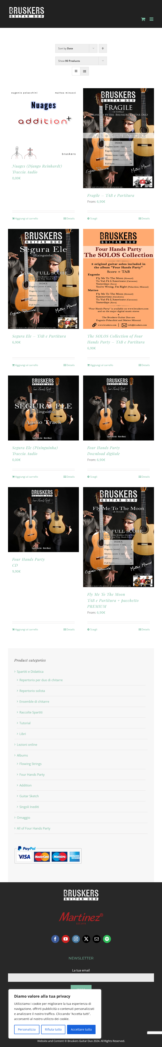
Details (70, 218)
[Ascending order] (103, 48)
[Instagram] (76, 939)
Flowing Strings (30, 764)
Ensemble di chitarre (34, 701)
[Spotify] (107, 939)
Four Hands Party (32, 774)
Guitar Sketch (29, 796)
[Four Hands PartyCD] (43, 519)
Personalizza (27, 1029)
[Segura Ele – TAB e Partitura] (43, 279)
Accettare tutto (81, 1029)
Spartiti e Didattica (30, 671)
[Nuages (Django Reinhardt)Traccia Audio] (43, 123)
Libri (22, 734)
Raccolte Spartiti (31, 712)
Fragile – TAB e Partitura (110, 195)
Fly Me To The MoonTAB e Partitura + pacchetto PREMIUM (113, 600)
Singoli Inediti (29, 807)
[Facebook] (55, 939)
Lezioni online (27, 744)
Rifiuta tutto (53, 1029)
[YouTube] (66, 939)
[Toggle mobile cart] (143, 19)
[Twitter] (86, 939)
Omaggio (23, 817)
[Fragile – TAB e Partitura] (118, 138)
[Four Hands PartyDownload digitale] (118, 408)
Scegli (93, 218)
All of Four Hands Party (33, 828)
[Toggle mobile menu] (152, 19)
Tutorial (25, 723)
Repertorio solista (32, 691)
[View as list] (84, 71)
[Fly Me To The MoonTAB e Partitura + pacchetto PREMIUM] (118, 537)
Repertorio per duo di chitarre (41, 680)
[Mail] (97, 939)
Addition (25, 785)
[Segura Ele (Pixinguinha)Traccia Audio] (43, 408)
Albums (22, 755)
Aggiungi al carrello (26, 218)
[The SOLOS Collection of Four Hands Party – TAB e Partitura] (118, 279)
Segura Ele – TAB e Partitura (39, 336)
